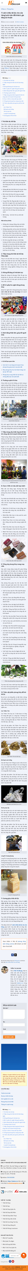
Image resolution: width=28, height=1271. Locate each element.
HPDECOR (17, 1267)
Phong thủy (10, 9)
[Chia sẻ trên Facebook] (12, 955)
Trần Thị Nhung (20, 21)
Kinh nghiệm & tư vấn (7, 1098)
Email (4, 1029)
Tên (4, 1022)
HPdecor (3, 9)
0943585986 (10, 1177)
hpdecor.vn (20, 983)
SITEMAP (20, 1269)
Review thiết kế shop (7, 1096)
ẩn (9, 1109)
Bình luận (5, 1008)
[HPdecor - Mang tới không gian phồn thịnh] (14, 3)
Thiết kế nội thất (5, 1093)
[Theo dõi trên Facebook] (10, 1261)
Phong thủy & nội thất (7, 1101)
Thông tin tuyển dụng (7, 1104)
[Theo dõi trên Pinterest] (13, 1261)
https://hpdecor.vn (13, 1181)
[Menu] (2, 3)
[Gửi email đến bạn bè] (15, 955)
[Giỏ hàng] (26, 3)
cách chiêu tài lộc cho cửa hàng (13, 962)
